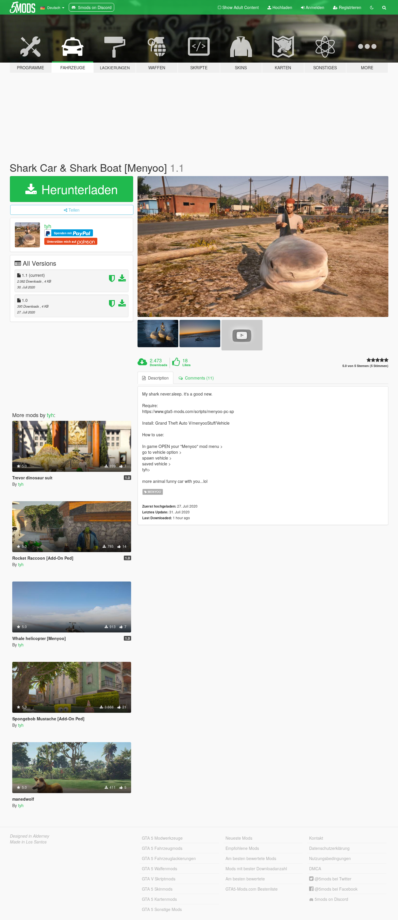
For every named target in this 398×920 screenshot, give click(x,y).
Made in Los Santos (28, 842)
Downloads (158, 365)
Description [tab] (157, 378)
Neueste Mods (239, 838)
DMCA (315, 868)
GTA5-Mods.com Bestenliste (252, 889)
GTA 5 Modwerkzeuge (162, 838)
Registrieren (349, 7)
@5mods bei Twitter (332, 879)
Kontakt (316, 838)
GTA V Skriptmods (158, 879)
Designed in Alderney (29, 836)
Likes (186, 365)
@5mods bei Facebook (336, 889)
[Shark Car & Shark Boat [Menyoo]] (263, 246)
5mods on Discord (331, 899)
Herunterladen (78, 189)
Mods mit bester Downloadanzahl (256, 868)
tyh (47, 226)
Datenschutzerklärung (329, 848)
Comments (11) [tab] (198, 378)
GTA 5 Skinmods (157, 889)
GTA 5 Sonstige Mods (162, 909)
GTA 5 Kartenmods (159, 899)
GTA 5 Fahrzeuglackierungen (169, 858)
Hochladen (281, 7)
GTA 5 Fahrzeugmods (162, 848)
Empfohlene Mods (242, 848)
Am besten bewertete (245, 879)
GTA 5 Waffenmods (159, 868)
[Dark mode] (372, 7)
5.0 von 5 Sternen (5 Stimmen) (365, 365)
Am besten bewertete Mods (251, 858)
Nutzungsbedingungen (330, 858)
